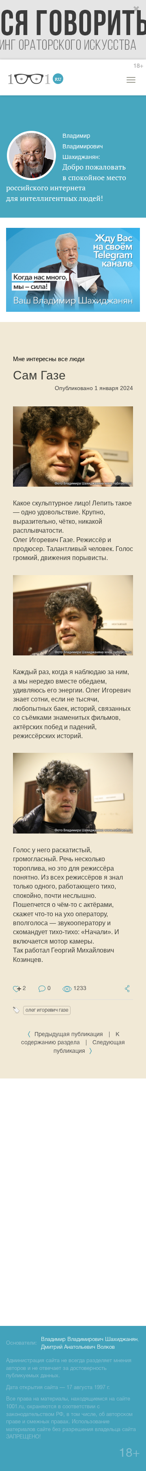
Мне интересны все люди (48, 358)
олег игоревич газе (47, 1010)
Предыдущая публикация (69, 1034)
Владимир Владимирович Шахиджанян (89, 1339)
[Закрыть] (136, 9)
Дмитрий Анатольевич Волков (78, 1347)
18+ (138, 66)
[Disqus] (73, 1201)
